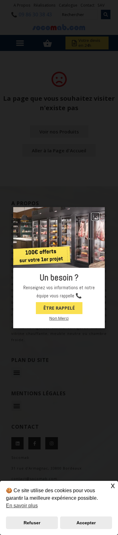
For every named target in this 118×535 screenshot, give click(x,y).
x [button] (113, 485)
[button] (95, 216)
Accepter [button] (86, 522)
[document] (59, 267)
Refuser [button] (32, 522)
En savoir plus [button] (22, 505)
